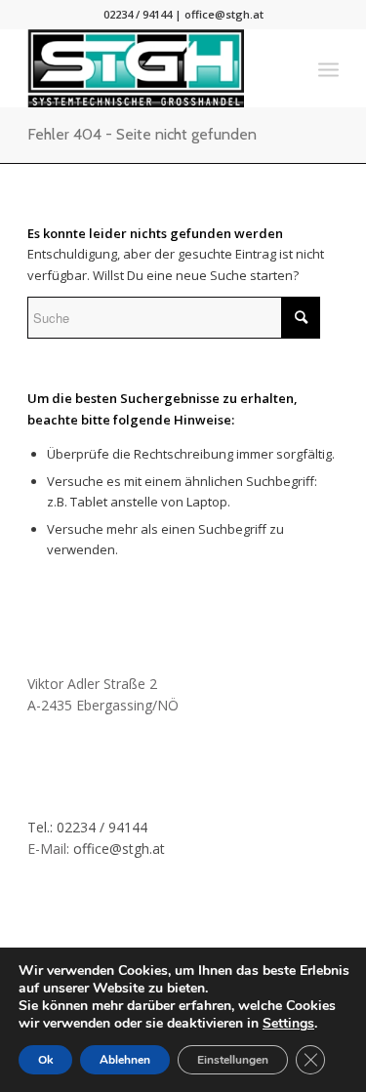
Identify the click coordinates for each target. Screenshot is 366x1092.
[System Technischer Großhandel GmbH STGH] (151, 68)
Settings (288, 1023)
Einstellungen (232, 1060)
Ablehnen (125, 1060)
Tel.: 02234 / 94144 (87, 827)
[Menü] (328, 68)
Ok (45, 1060)
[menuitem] (328, 68)
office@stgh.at (224, 14)
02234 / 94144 (137, 14)
